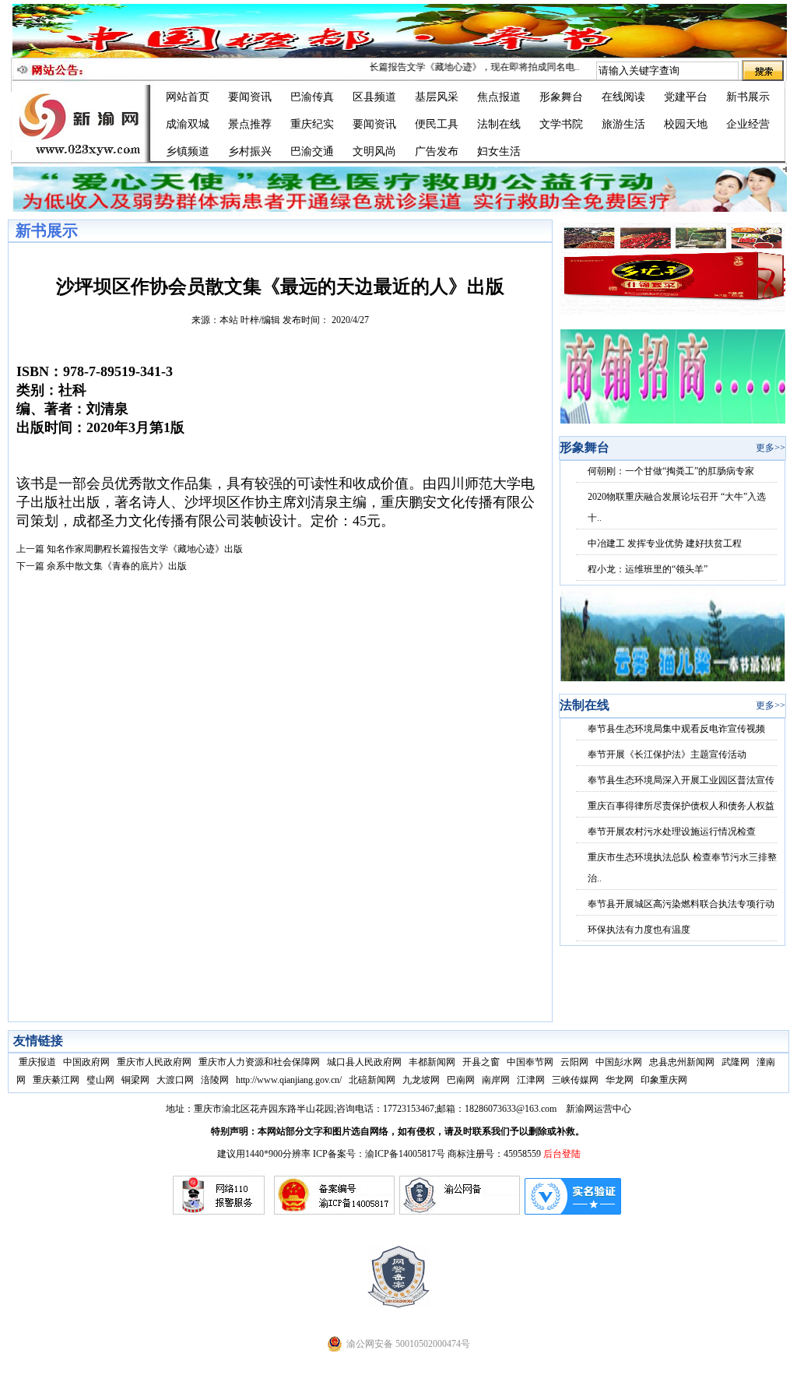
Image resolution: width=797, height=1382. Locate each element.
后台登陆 (562, 1153)
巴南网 (460, 1079)
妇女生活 (499, 151)
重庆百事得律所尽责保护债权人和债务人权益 (681, 805)
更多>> (770, 447)
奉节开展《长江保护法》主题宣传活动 (667, 754)
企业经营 (748, 124)
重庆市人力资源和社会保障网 (259, 1062)
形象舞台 (561, 97)
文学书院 (561, 124)
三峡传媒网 (575, 1079)
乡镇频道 (187, 151)
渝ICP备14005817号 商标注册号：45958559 (454, 1153)
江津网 (530, 1079)
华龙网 (619, 1079)
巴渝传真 (312, 97)
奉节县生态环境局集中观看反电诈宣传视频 (676, 728)
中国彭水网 (618, 1062)
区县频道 (374, 97)
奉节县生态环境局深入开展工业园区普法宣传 (681, 780)
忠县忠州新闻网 (682, 1062)
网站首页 (187, 97)
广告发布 (436, 151)
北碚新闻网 (372, 1079)
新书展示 (748, 97)
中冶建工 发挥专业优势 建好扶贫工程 (665, 543)
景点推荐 (250, 124)
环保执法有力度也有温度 (639, 929)
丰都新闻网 (432, 1062)
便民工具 (436, 124)
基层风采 (436, 97)
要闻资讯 (250, 97)
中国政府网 (86, 1062)
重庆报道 (37, 1062)
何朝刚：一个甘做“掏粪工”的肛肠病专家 (671, 471)
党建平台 (685, 97)
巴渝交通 (312, 151)
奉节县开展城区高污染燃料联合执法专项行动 (681, 903)
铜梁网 (135, 1079)
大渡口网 (175, 1079)
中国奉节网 (530, 1062)
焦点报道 (499, 97)
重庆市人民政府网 (154, 1062)
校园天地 (685, 124)
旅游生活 (623, 124)
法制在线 (499, 124)
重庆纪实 (312, 124)
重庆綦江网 (56, 1079)
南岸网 (495, 1079)
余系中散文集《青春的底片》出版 (117, 566)
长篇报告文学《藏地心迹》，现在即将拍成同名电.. (461, 67)
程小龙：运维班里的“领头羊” (647, 569)
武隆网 (735, 1062)
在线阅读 (623, 97)
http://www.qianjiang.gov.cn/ (288, 1079)
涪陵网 (214, 1079)
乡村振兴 (250, 151)
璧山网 (100, 1079)
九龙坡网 (421, 1079)
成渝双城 (187, 124)
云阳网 (574, 1062)
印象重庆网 (664, 1079)
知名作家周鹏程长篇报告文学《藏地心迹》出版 (145, 548)
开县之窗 (481, 1062)
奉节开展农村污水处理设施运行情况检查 (672, 831)
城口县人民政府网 (364, 1062)
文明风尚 (374, 151)
